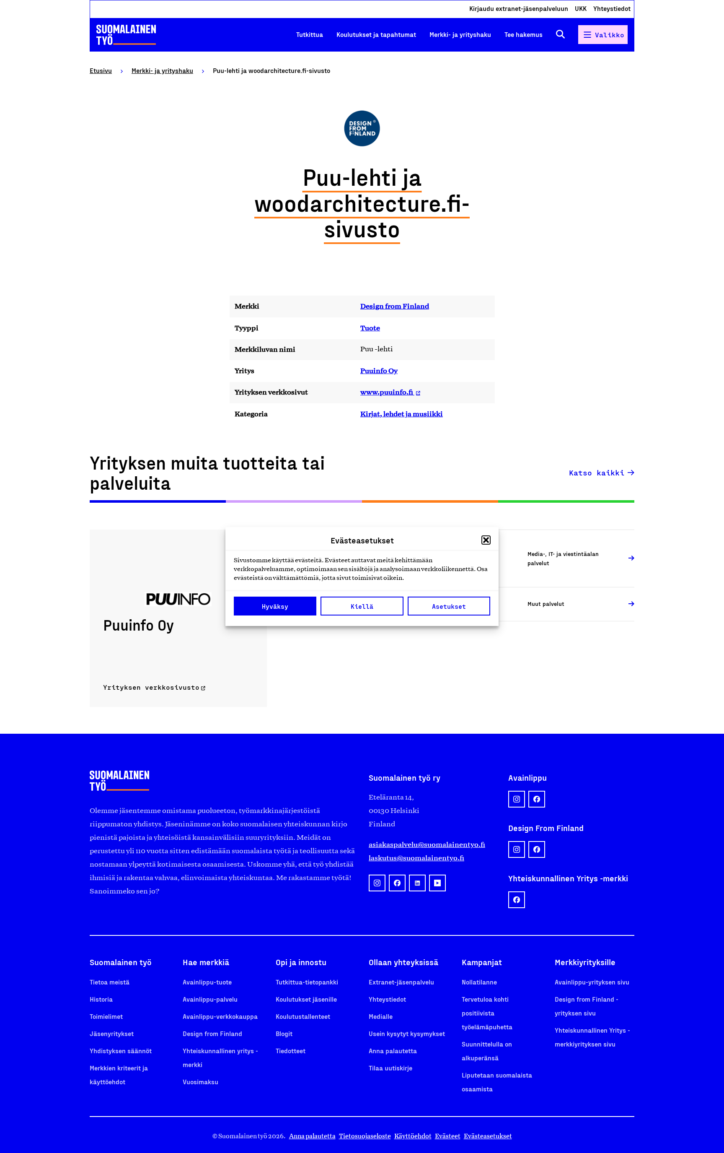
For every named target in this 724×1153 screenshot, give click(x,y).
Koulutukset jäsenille (306, 999)
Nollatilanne (479, 982)
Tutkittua (309, 34)
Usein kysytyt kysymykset (407, 1033)
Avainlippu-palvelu (210, 999)
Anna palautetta (393, 1050)
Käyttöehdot (413, 1136)
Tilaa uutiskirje (390, 1068)
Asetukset (449, 606)
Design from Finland (394, 306)
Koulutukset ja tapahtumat (376, 34)
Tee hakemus (523, 34)
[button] (486, 540)
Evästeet (447, 1136)
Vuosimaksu (200, 1081)
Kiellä (362, 606)
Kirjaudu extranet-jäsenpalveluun (518, 8)
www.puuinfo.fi (387, 392)
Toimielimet (106, 1016)
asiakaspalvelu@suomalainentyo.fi (427, 844)
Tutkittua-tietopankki (307, 982)
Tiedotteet (290, 1050)
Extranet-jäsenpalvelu (401, 982)
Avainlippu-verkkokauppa (220, 1016)
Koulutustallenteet (303, 1016)
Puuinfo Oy (379, 370)
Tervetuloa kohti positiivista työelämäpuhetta (487, 1013)
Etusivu (101, 70)
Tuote (370, 327)
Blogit (284, 1033)
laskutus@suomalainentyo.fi (416, 857)
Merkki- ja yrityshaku (460, 34)
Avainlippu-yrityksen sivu (592, 982)
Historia (101, 999)
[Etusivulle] (126, 35)
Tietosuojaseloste (365, 1136)
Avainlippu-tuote (207, 982)
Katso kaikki (596, 472)
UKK (581, 8)
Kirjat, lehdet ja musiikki (401, 413)
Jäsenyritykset (112, 1033)
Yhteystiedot (612, 8)
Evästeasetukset (488, 1136)
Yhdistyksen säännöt (121, 1050)
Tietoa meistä (109, 982)
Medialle (381, 1016)
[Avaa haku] (560, 34)
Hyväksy (275, 606)
